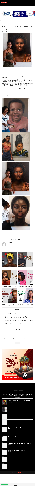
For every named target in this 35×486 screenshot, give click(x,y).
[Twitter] (14, 5)
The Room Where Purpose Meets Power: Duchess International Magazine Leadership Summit (19, 414)
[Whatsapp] (20, 5)
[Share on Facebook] (19, 239)
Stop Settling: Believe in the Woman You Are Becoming (9, 2)
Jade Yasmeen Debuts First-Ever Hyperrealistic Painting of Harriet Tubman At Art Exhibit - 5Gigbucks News (19, 320)
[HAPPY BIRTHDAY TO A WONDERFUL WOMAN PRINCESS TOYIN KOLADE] (4, 466)
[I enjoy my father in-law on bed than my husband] (4, 452)
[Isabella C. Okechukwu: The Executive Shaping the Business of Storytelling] (25, 295)
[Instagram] (15, 5)
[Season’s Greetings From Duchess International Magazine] (4, 459)
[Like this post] (18, 239)
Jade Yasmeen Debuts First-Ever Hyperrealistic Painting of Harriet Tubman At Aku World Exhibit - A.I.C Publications (19, 313)
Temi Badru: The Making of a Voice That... (9, 286)
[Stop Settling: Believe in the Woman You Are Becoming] (4, 422)
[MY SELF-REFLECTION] (4, 438)
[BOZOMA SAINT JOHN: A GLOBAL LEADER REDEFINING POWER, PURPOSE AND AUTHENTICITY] (9, 259)
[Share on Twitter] (20, 239)
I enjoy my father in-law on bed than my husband (16, 450)
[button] (7, 2)
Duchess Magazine (5, 31)
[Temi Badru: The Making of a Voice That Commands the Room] (9, 277)
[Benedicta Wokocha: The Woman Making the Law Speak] (25, 259)
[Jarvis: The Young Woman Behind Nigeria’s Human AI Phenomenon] (25, 277)
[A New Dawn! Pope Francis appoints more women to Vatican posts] (4, 445)
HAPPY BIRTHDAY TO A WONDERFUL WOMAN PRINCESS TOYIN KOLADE (19, 464)
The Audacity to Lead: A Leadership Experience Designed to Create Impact (12, 3)
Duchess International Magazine (19, 472)
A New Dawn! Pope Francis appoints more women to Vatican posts (19, 443)
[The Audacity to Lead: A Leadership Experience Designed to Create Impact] (4, 429)
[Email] (19, 5)
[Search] (34, 20)
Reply (32, 320)
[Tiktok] (21, 5)
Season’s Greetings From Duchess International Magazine (18, 457)
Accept (16, 485)
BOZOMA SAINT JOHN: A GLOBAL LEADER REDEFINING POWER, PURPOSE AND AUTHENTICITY (19, 401)
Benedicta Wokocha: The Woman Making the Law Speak (18, 407)
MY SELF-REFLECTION (12, 436)
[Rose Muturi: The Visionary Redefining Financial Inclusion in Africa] (9, 295)
